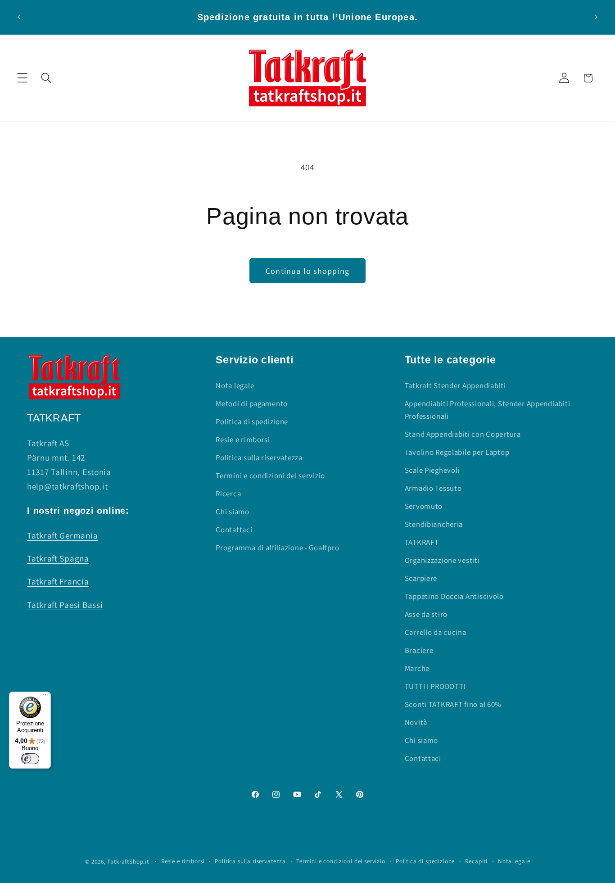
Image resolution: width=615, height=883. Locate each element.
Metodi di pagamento (252, 403)
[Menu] (45, 697)
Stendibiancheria (434, 524)
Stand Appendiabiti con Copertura (463, 434)
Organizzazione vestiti (442, 560)
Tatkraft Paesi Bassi (65, 605)
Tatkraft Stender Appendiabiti (455, 385)
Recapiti (476, 861)
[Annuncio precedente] (19, 17)
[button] (23, 78)
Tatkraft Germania (62, 535)
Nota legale (235, 385)
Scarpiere (421, 578)
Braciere (419, 650)
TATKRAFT (422, 542)
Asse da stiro (426, 614)
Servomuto (424, 506)
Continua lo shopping (307, 271)
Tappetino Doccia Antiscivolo (454, 596)
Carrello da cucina (435, 632)
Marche (417, 668)
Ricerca (228, 493)
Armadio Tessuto (433, 488)
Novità (416, 722)
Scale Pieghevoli (432, 470)
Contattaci (234, 529)
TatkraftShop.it (128, 861)
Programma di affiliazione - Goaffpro (277, 547)
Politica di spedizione (252, 421)
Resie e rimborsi (243, 439)
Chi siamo (232, 511)
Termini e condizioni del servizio (270, 475)
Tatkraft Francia (58, 581)
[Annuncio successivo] (596, 17)
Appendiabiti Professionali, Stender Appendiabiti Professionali (487, 409)
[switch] (30, 758)
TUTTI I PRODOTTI (435, 686)
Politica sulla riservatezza (259, 457)
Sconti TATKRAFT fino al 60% (453, 704)
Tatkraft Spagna (58, 558)
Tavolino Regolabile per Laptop (457, 452)
